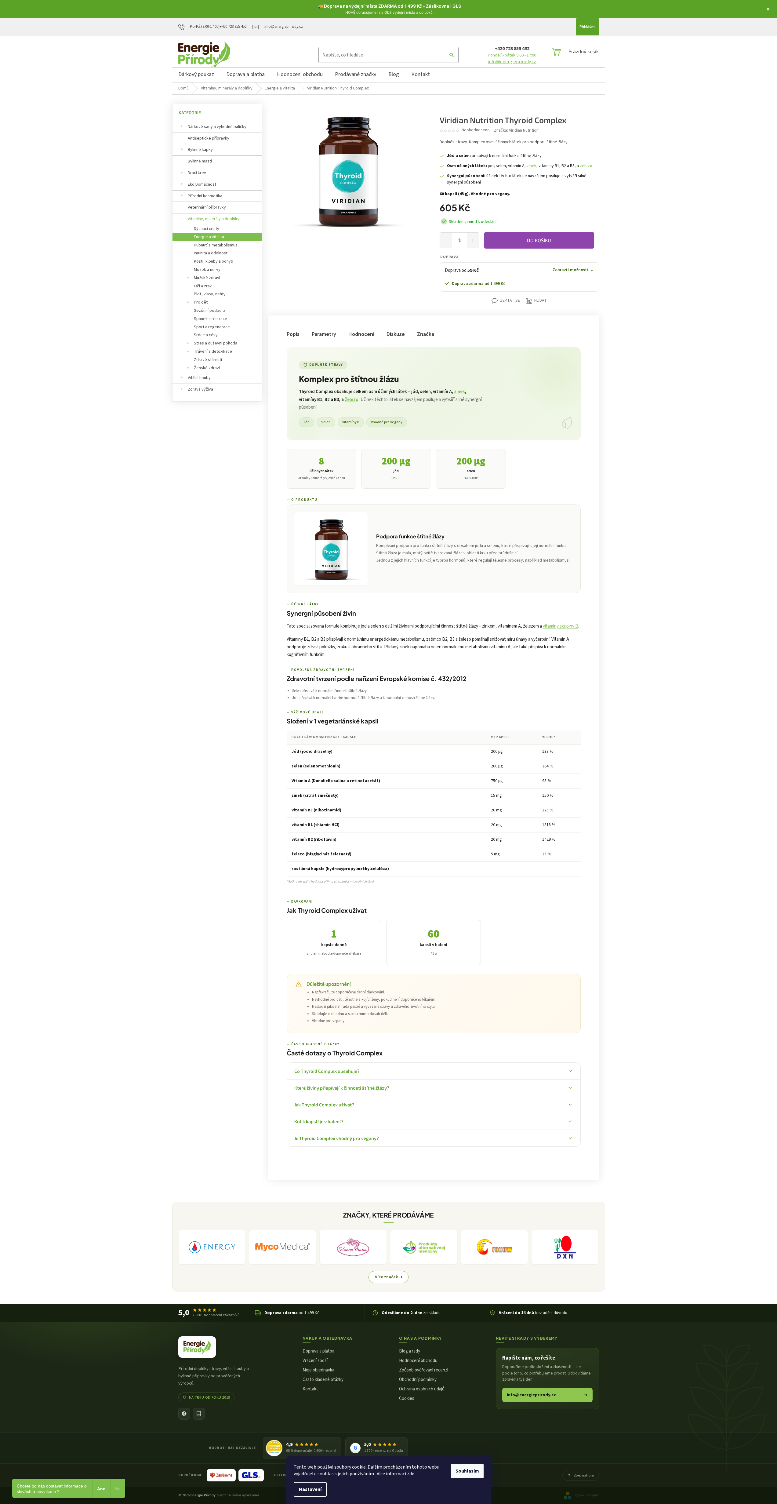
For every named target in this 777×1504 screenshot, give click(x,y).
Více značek (386, 1277)
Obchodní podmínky (418, 1379)
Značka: (516, 130)
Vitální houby (199, 378)
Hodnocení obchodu (418, 1360)
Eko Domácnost (202, 184)
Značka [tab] (425, 334)
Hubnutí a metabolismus (216, 245)
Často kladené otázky (323, 1379)
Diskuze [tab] (396, 334)
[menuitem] (196, 75)
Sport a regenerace (212, 327)
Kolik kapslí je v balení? (318, 1121)
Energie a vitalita (209, 237)
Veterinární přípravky (207, 207)
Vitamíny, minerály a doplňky (213, 219)
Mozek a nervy (207, 270)
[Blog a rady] (199, 1414)
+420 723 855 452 (512, 48)
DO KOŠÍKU (539, 240)
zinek (531, 166)
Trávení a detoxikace (213, 351)
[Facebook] (184, 1414)
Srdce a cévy (206, 335)
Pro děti (201, 302)
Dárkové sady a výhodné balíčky (217, 127)
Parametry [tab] (324, 334)
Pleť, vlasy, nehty (210, 294)
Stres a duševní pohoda (215, 343)
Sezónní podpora (209, 311)
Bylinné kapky (200, 150)
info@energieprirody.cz (512, 61)
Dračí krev (197, 173)
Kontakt (310, 1389)
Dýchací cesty (206, 229)
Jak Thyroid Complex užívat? (324, 1104)
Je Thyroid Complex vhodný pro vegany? (336, 1138)
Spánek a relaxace (210, 319)
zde (410, 1473)
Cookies (406, 1398)
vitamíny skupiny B (560, 626)
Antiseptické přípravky (208, 138)
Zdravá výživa (200, 389)
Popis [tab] (293, 334)
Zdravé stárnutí (208, 360)
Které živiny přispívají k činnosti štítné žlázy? (341, 1088)
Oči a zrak (203, 286)
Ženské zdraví (207, 368)
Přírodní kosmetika (205, 196)
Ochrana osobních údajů (422, 1389)
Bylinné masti (200, 161)
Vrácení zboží (315, 1360)
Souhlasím (467, 1471)
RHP (400, 478)
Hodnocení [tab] (361, 334)
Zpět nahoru (584, 1475)
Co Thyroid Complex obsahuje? (327, 1071)
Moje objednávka (318, 1370)
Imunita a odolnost (210, 253)
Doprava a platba (318, 1351)
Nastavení (310, 1489)
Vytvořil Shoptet (587, 1495)
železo (586, 166)
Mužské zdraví (207, 278)
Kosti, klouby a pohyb (213, 261)
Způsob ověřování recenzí (423, 1370)
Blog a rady (409, 1351)
